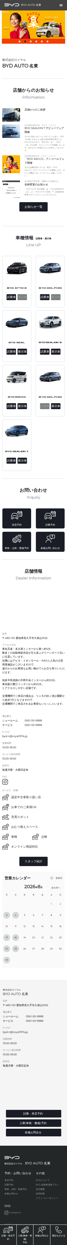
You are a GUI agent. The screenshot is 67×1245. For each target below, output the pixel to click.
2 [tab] (25, 42)
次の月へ (55, 887)
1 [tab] (19, 42)
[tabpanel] (33, 27)
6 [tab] (47, 42)
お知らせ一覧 (33, 206)
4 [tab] (36, 42)
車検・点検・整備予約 (15, 1189)
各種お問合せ (11, 1193)
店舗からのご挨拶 (35, 109)
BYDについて (43, 1180)
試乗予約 (8, 1184)
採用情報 (40, 1193)
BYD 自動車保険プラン (47, 1184)
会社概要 (40, 1189)
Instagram (15, 1212)
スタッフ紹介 (33, 861)
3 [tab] (31, 42)
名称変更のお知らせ (36, 184)
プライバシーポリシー (47, 1198)
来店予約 (8, 1180)
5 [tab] (42, 42)
